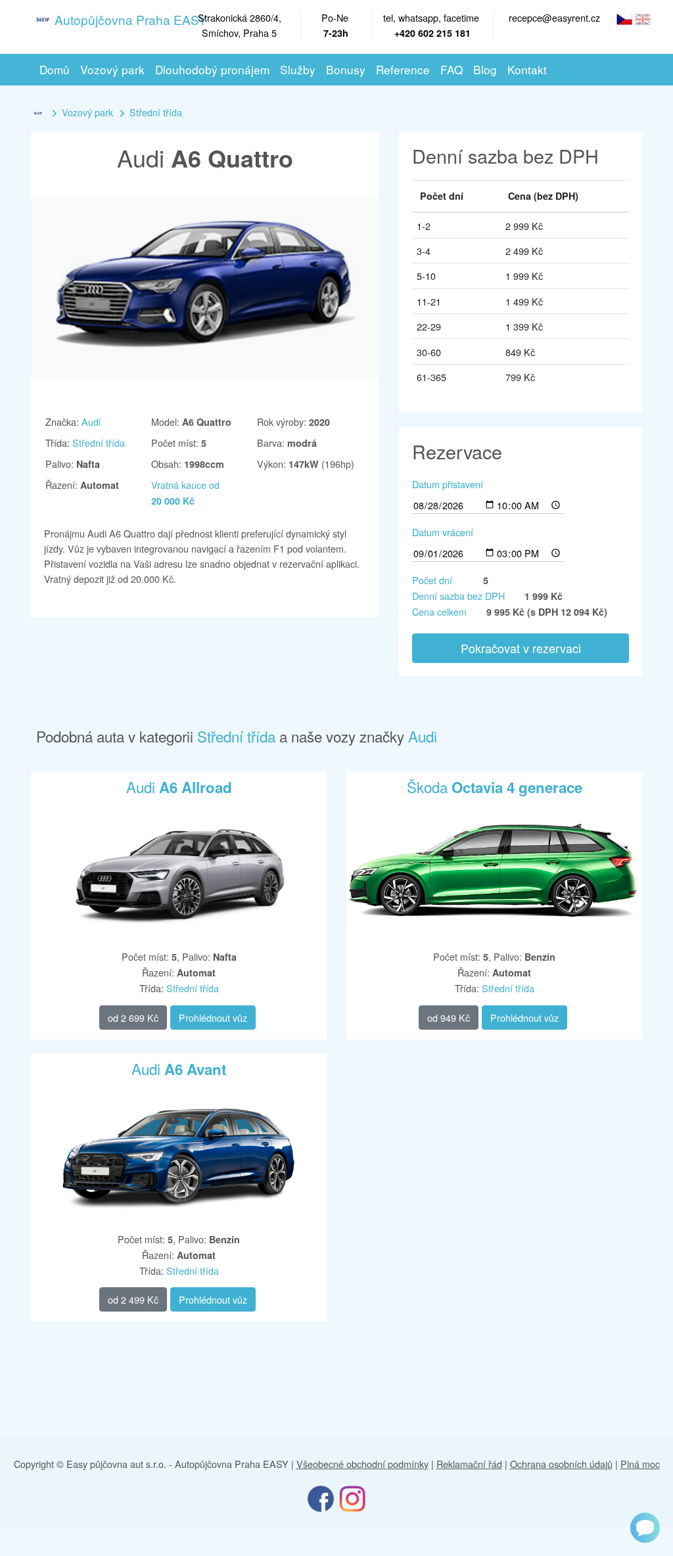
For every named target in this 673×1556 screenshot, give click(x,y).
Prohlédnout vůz (213, 1017)
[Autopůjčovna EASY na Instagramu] (352, 1497)
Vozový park (87, 112)
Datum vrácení (442, 532)
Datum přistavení (447, 484)
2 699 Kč (133, 1017)
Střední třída (155, 112)
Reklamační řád (469, 1464)
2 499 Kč (133, 1299)
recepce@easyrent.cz (554, 17)
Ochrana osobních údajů (561, 1464)
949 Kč (448, 1017)
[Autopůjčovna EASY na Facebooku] (321, 1497)
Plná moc (640, 1464)
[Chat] (645, 1528)
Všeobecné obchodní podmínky (362, 1464)
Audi (91, 421)
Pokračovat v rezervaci (521, 647)
